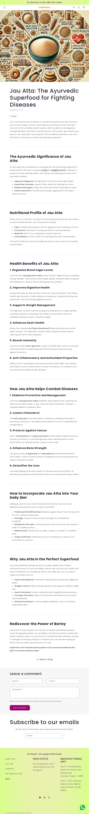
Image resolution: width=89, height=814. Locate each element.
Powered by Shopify (24, 813)
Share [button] (14, 116)
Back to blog (46, 659)
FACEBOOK (9, 769)
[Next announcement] (84, 2)
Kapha (55, 170)
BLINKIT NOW (10, 759)
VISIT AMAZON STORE (13, 774)
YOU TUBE (9, 764)
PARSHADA (14, 813)
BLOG (7, 779)
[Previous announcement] (4, 2)
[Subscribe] (61, 735)
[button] (4, 7)
